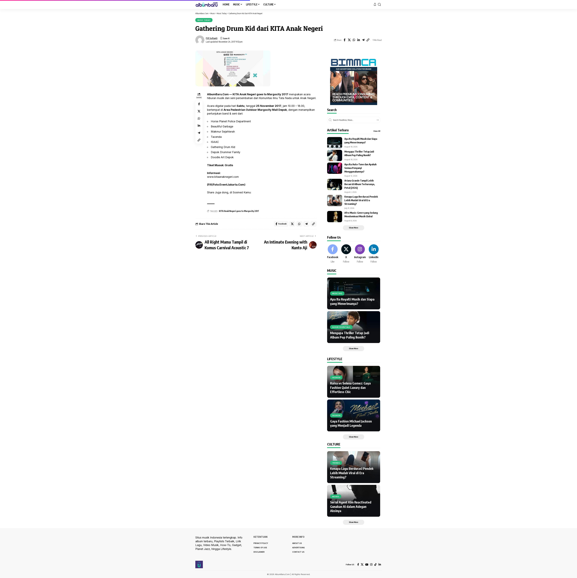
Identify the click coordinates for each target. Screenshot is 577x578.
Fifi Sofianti (211, 38)
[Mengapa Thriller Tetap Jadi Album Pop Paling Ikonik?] (334, 155)
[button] (379, 4)
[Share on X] (349, 40)
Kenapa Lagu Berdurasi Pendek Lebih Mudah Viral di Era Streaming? (361, 200)
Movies (335, 496)
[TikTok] (375, 564)
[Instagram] (360, 254)
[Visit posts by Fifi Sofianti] (199, 39)
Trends (336, 463)
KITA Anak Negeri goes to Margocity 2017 (239, 211)
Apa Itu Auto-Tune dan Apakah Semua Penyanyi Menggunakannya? (360, 168)
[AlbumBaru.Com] (206, 4)
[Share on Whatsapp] (354, 40)
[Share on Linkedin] (358, 40)
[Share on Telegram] (363, 40)
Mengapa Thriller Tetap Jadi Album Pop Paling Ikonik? (349, 335)
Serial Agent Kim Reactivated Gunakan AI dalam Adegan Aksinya (350, 506)
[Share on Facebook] (344, 40)
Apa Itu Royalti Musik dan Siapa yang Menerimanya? (352, 301)
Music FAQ (337, 293)
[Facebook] (332, 254)
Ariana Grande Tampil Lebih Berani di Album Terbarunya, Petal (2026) (359, 184)
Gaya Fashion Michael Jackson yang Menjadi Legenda (351, 423)
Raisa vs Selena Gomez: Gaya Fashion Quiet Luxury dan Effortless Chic (350, 387)
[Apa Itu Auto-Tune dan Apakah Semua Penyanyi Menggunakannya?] (334, 168)
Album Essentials (341, 327)
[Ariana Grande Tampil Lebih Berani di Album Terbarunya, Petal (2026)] (334, 184)
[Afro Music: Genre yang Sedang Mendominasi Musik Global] (334, 216)
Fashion (336, 377)
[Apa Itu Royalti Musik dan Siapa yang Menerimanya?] (334, 142)
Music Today (204, 20)
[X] (346, 254)
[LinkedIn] (374, 254)
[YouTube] (367, 564)
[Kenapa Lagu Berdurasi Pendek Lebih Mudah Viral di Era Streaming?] (334, 200)
